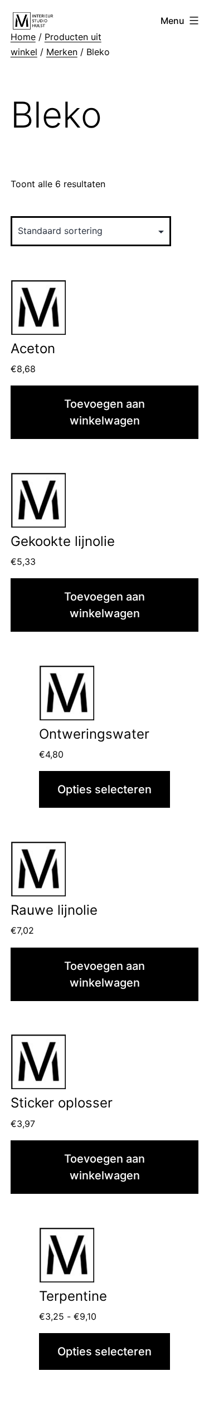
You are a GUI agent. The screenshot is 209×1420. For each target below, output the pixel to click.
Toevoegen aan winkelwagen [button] (104, 412)
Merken (61, 51)
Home (23, 36)
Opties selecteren (104, 789)
